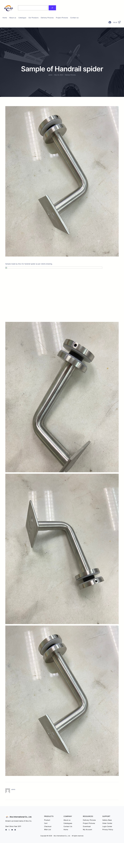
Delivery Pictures (70, 75)
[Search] (52, 7)
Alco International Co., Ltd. (21, 817)
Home (5, 18)
